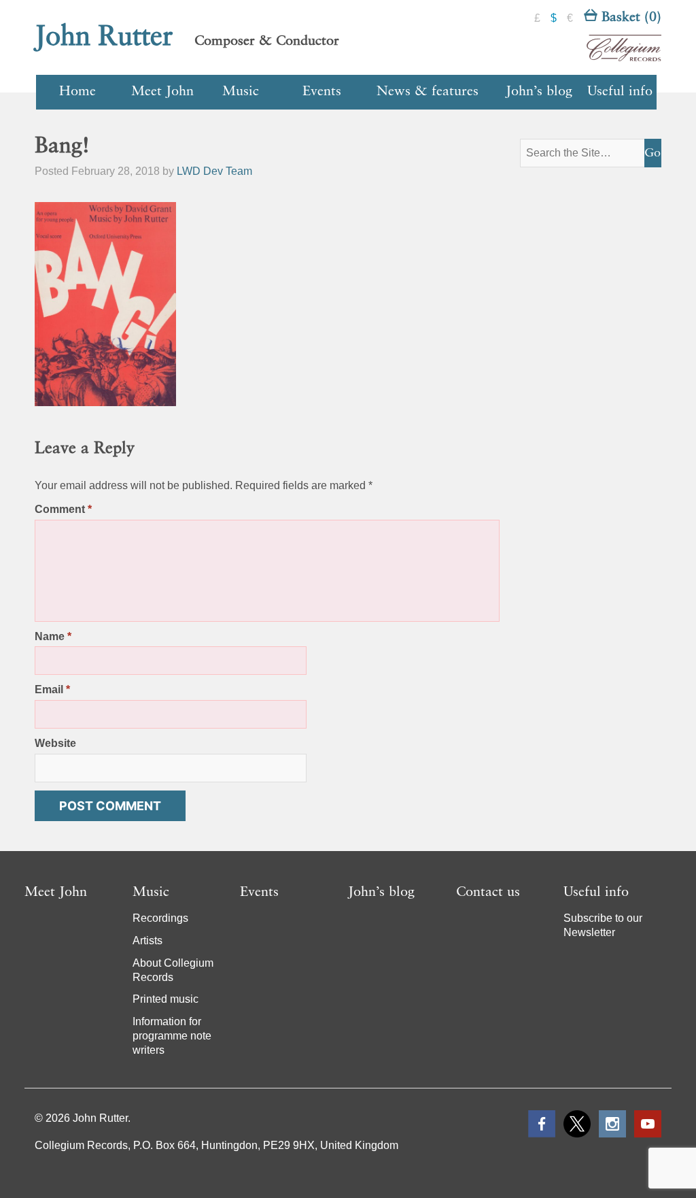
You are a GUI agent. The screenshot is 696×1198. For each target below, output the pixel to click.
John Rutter (104, 37)
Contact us (488, 892)
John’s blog (539, 92)
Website (55, 743)
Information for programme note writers (172, 1036)
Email (52, 689)
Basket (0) (629, 17)
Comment (63, 509)
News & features (427, 92)
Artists (147, 940)
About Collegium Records (173, 970)
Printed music (165, 999)
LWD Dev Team (214, 171)
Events (321, 92)
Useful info (619, 92)
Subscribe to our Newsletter (602, 925)
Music (240, 92)
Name (53, 636)
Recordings (160, 918)
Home (77, 92)
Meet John (162, 92)
